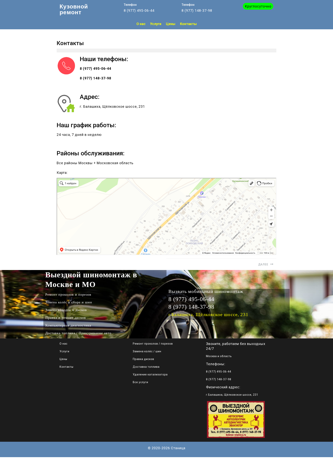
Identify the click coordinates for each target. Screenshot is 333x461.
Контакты (66, 366)
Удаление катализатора (150, 374)
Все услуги (140, 382)
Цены (63, 359)
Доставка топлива (146, 366)
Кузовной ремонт (74, 9)
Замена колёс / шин (147, 351)
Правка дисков (143, 359)
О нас (63, 343)
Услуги (64, 351)
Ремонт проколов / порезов (153, 343)
